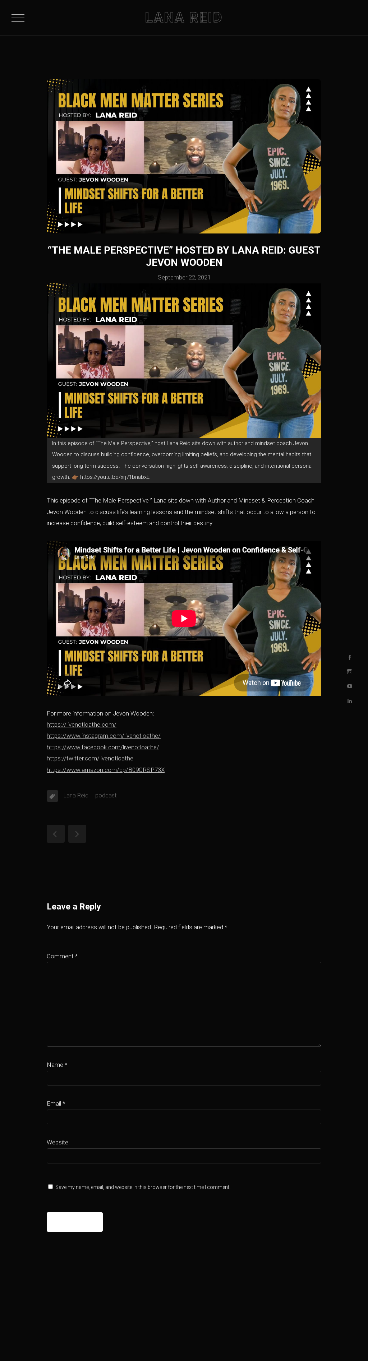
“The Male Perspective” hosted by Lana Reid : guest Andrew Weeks (77, 834)
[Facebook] (349, 657)
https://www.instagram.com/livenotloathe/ (104, 735)
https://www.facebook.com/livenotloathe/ (103, 747)
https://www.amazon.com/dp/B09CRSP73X (106, 769)
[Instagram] (349, 671)
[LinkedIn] (349, 701)
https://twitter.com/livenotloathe (90, 758)
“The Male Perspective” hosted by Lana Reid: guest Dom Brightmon (56, 834)
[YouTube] (349, 686)
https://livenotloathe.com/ (81, 724)
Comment (62, 956)
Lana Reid (76, 795)
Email (56, 1103)
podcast (105, 795)
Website (57, 1142)
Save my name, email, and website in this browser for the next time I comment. (142, 1187)
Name (57, 1064)
